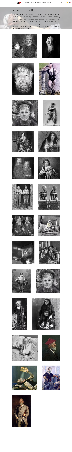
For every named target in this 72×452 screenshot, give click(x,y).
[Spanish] (67, 2)
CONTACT (36, 429)
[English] (69, 2)
